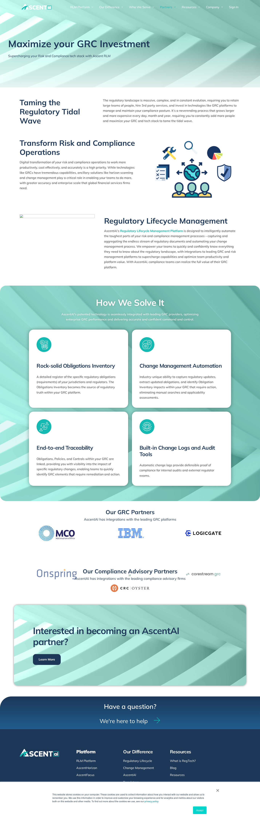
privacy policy (151, 801)
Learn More (47, 659)
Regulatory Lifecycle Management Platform (151, 231)
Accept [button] (199, 810)
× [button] (217, 789)
